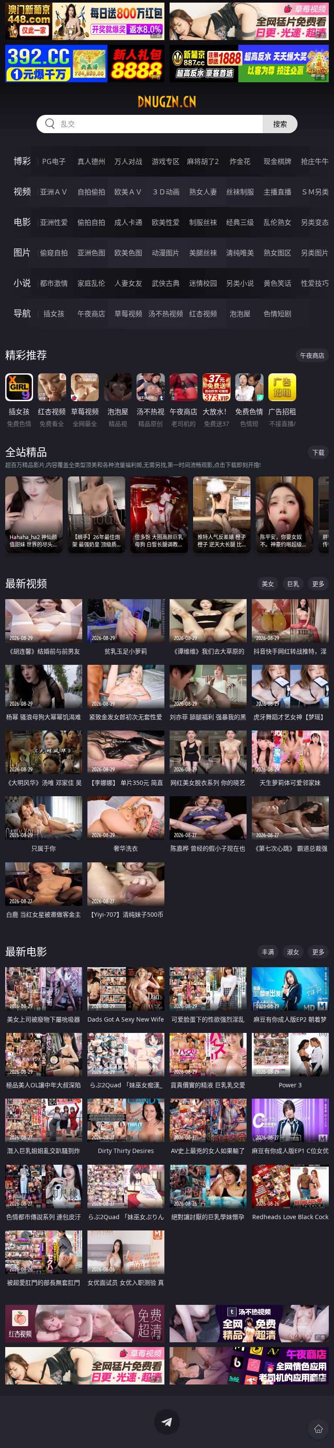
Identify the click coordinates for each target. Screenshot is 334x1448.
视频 (22, 192)
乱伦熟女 (277, 222)
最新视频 (26, 583)
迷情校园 (203, 283)
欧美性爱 (166, 222)
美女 (268, 584)
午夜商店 (91, 313)
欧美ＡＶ (128, 192)
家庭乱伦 (91, 283)
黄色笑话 (277, 283)
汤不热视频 (165, 313)
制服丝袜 (203, 222)
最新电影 (26, 951)
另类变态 (315, 222)
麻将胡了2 (203, 161)
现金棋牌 (277, 161)
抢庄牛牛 (315, 161)
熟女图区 (277, 253)
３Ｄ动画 (166, 192)
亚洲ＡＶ (54, 192)
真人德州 (91, 161)
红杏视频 (203, 313)
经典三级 (240, 222)
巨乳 (293, 584)
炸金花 (240, 161)
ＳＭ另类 (315, 192)
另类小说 (240, 283)
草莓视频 (128, 313)
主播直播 (277, 192)
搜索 (280, 124)
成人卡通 (128, 222)
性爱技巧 (315, 283)
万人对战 (128, 161)
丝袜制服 (240, 192)
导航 (22, 313)
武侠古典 (166, 283)
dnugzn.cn (167, 102)
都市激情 (54, 283)
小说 (22, 283)
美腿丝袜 (203, 253)
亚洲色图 (91, 253)
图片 (22, 252)
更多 (318, 584)
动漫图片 (166, 253)
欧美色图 (128, 253)
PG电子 (54, 161)
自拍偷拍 (91, 192)
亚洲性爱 (54, 222)
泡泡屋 (240, 313)
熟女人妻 (203, 192)
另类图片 (315, 253)
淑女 (293, 952)
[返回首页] (318, 1428)
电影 (22, 222)
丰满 (268, 952)
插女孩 (53, 313)
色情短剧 (277, 313)
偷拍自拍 (91, 222)
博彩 (22, 161)
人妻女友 (128, 283)
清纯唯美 (240, 253)
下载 (318, 452)
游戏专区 (166, 161)
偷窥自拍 (54, 253)
